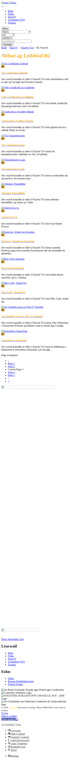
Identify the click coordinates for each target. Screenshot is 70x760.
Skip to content (9, 716)
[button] (9, 719)
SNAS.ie (13, 707)
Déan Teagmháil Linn (12, 639)
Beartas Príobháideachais (21, 681)
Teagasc (12, 22)
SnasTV (12, 17)
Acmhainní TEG (16, 19)
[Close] (2, 6)
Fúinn (11, 14)
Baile (10, 11)
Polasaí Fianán (15, 684)
